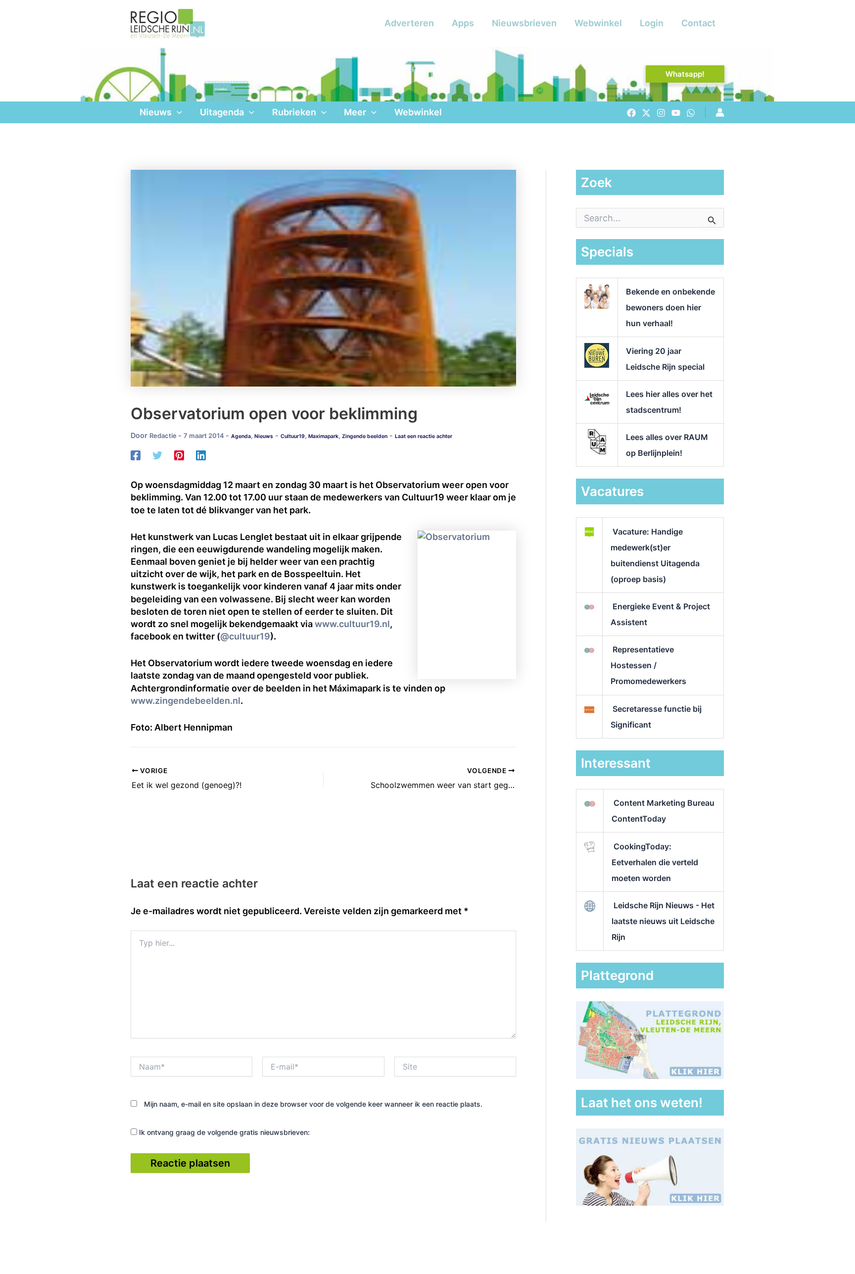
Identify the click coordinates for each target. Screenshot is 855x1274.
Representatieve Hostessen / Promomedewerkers (648, 665)
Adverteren (409, 23)
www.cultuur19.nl (352, 624)
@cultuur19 (245, 636)
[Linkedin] (201, 454)
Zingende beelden (364, 436)
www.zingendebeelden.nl (185, 700)
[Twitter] (646, 112)
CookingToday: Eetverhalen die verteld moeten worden (655, 862)
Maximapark (323, 436)
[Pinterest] (179, 454)
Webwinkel (598, 23)
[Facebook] (631, 112)
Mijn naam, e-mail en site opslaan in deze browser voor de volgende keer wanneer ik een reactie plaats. (313, 1104)
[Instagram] (661, 112)
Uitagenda (222, 112)
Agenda (241, 436)
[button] (685, 74)
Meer (355, 112)
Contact (698, 23)
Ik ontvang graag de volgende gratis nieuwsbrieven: (223, 1132)
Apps (463, 23)
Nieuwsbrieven (524, 23)
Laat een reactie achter (423, 436)
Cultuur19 (293, 436)
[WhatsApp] (690, 112)
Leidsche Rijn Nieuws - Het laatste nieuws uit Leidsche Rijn (663, 921)
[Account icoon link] (719, 112)
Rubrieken (294, 112)
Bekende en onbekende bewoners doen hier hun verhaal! (670, 307)
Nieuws (156, 112)
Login (652, 23)
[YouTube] (675, 112)
